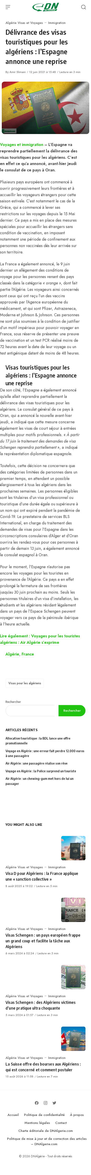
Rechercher (13, 702)
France (28, 654)
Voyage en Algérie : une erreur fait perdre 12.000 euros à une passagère (45, 753)
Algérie (12, 654)
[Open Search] (83, 7)
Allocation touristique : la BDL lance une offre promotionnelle (38, 740)
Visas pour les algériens (24, 683)
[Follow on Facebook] (37, 1103)
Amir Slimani (17, 72)
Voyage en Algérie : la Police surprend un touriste (41, 771)
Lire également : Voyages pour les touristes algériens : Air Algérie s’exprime (40, 639)
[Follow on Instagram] (45, 1103)
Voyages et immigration (21, 145)
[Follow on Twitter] (54, 1103)
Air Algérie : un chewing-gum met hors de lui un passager (40, 781)
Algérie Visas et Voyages (24, 22)
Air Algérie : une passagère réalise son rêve (37, 763)
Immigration (57, 22)
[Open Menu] (8, 7)
